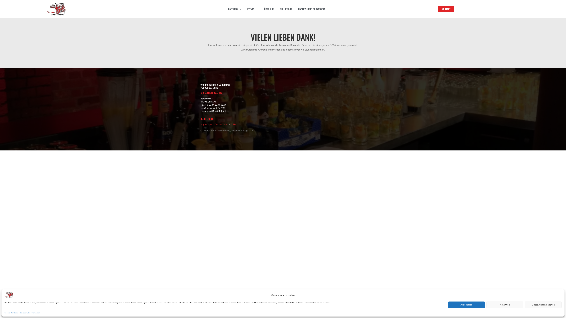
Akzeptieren (466, 304)
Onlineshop (286, 9)
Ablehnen (505, 304)
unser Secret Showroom (311, 9)
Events (250, 9)
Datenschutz (25, 313)
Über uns (269, 9)
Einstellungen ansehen (543, 304)
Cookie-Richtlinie (11, 313)
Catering (233, 9)
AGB (233, 124)
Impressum (35, 313)
